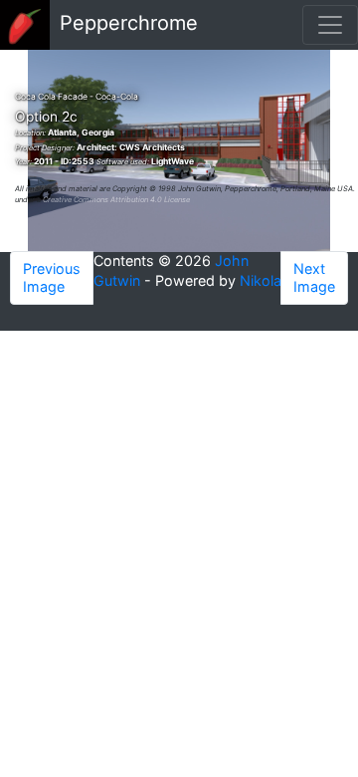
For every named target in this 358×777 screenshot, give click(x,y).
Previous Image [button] (52, 277)
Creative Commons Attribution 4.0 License (116, 199)
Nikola (260, 280)
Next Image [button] (314, 277)
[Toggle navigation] (330, 25)
